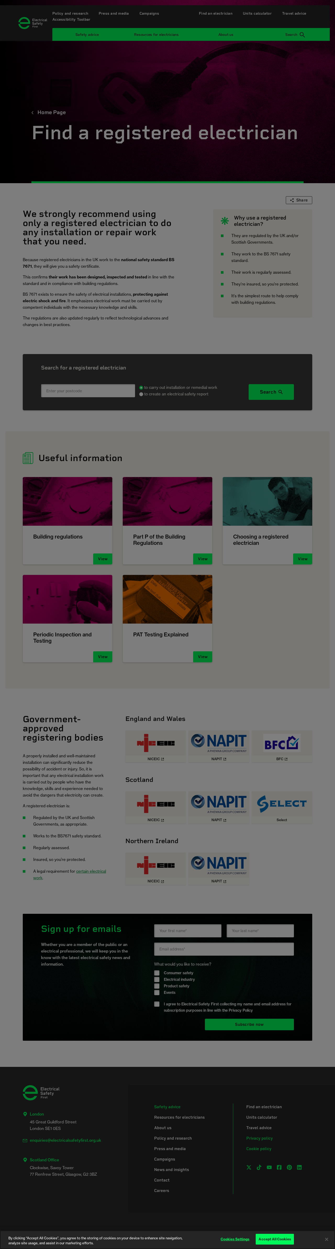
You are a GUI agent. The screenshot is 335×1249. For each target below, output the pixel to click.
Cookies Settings (235, 1239)
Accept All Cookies (275, 1239)
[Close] (326, 1239)
